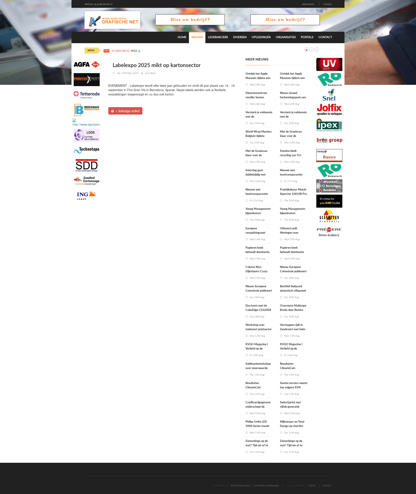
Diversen (240, 37)
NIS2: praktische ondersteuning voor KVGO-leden (162, 51)
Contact (327, 4)
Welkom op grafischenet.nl (98, 4)
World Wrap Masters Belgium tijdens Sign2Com (258, 136)
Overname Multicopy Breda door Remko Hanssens (293, 310)
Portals (307, 37)
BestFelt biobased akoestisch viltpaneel (293, 288)
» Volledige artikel (127, 111)
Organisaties (286, 37)
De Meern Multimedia (266, 485)
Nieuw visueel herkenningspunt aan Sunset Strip (293, 97)
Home (182, 37)
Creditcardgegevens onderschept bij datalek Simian (258, 407)
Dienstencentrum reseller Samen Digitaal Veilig (256, 97)
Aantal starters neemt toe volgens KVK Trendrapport (293, 387)
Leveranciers (218, 37)
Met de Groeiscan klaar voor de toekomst (256, 155)
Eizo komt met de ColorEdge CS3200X (258, 308)
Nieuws (197, 37)
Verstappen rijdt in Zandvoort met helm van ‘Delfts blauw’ (292, 329)
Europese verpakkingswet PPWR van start (255, 233)
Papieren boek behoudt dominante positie (257, 252)
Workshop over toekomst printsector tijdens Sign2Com (258, 329)
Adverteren (308, 4)
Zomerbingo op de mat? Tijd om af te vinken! (256, 445)
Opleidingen (261, 37)
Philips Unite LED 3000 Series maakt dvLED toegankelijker (258, 426)
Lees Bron (150, 73)
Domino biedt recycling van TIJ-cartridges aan (291, 155)
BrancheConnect (240, 485)
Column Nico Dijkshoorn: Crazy (256, 269)
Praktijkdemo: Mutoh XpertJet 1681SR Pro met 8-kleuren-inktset (293, 194)
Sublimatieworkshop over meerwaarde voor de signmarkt (258, 368)
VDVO (312, 485)
